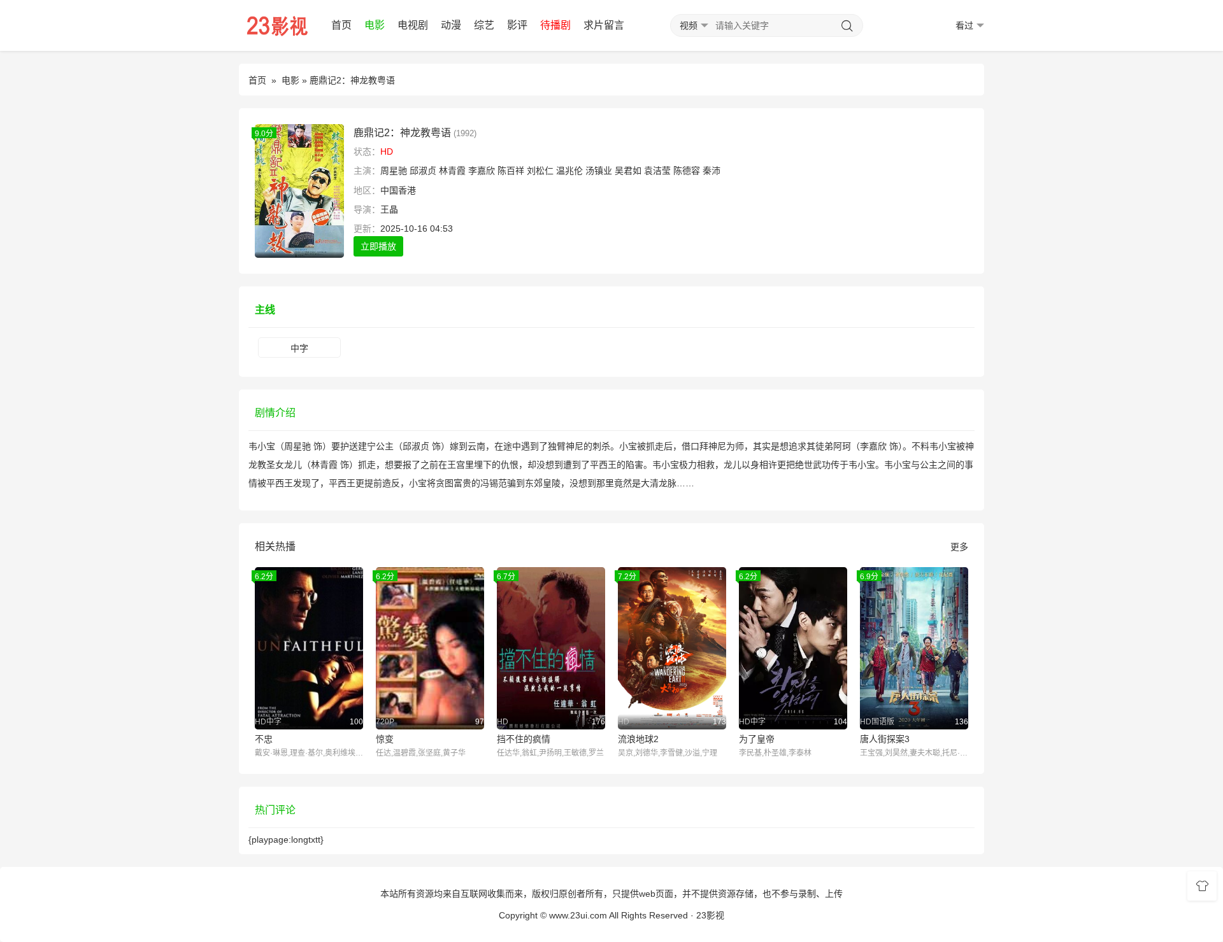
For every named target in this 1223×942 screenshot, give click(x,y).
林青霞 (452, 170)
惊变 (385, 739)
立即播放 (378, 246)
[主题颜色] (1202, 886)
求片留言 (603, 25)
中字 (299, 348)
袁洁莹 (657, 170)
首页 (341, 25)
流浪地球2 (638, 739)
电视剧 (412, 25)
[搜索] (847, 26)
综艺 (484, 25)
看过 (964, 25)
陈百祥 (510, 170)
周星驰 (393, 170)
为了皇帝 (757, 739)
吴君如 (628, 170)
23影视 (710, 915)
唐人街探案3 (885, 739)
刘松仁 (540, 170)
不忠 (264, 739)
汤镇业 (598, 170)
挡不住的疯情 (523, 739)
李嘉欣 (481, 170)
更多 (959, 547)
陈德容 (686, 170)
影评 (517, 25)
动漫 (451, 25)
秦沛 (711, 170)
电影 (374, 25)
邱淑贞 (423, 170)
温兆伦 (569, 170)
